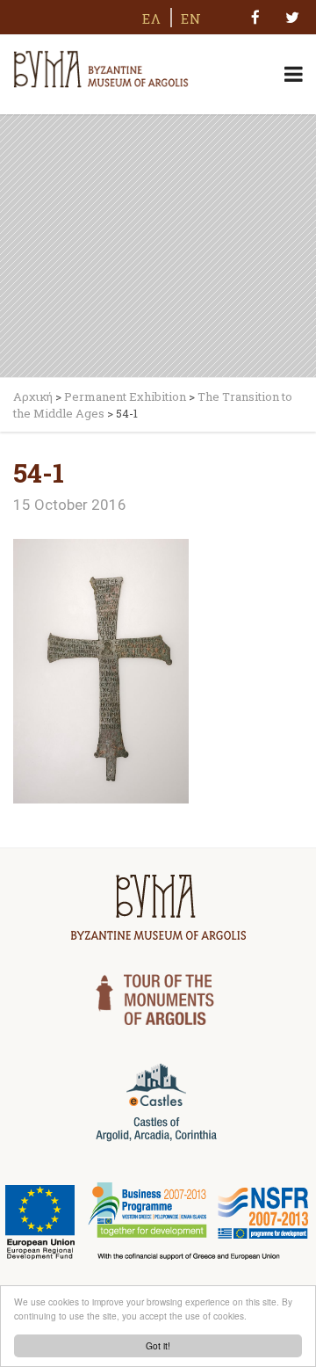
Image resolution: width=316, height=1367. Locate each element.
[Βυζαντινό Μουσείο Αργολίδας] (101, 66)
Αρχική (33, 396)
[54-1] (101, 670)
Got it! (158, 1345)
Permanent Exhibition (125, 396)
